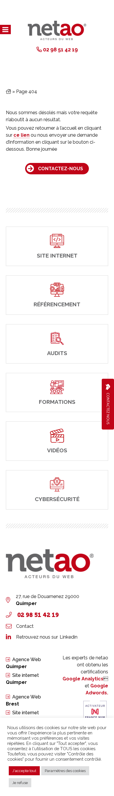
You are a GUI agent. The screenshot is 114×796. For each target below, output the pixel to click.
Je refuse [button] (20, 783)
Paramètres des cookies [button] (65, 771)
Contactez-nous (60, 168)
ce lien (21, 135)
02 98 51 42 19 (60, 49)
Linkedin (68, 637)
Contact (25, 626)
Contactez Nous (108, 408)
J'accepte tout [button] (24, 771)
